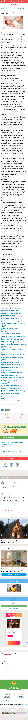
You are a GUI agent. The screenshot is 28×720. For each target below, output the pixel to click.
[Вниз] (27, 645)
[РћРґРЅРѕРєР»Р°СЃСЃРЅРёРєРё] (3, 410)
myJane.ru (7, 696)
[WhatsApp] (7, 410)
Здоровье (13, 8)
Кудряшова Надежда (9, 482)
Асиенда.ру (21, 696)
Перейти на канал (13, 574)
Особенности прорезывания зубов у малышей (12, 442)
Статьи (7, 8)
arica (6, 494)
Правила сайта (5, 663)
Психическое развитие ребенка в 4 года (14, 593)
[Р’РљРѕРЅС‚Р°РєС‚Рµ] (2, 410)
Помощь (4, 661)
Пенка (15, 404)
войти (5, 512)
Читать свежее (6, 658)
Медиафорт (20, 710)
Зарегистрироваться (8, 510)
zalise (11, 466)
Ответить (2, 489)
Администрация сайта (6, 665)
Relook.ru (7, 700)
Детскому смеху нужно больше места (14, 548)
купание (10, 404)
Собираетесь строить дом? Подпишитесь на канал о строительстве (13, 541)
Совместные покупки (14, 4)
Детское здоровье (21, 8)
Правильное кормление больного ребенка (11, 451)
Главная (2, 8)
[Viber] (5, 410)
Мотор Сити (10, 637)
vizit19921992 (5, 466)
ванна (7, 404)
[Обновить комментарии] (27, 643)
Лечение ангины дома (7, 444)
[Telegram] (9, 410)
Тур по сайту (4, 667)
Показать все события (14, 643)
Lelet (17, 466)
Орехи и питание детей (7, 449)
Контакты (17, 655)
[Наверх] (27, 641)
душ (13, 404)
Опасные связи (11, 629)
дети (5, 404)
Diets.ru (20, 692)
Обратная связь (5, 670)
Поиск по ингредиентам (14, 608)
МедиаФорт (14, 685)
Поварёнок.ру (7, 692)
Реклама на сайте (19, 653)
